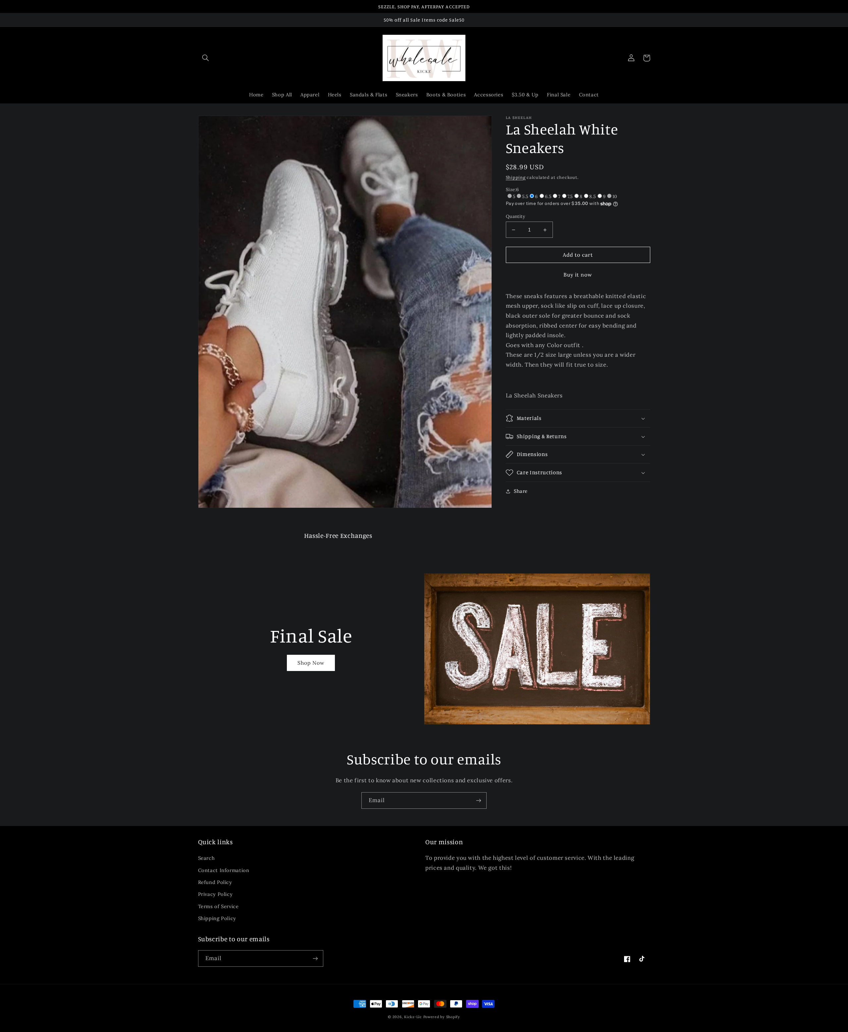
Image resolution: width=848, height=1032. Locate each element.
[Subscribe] (478, 800)
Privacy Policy (215, 894)
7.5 (570, 196)
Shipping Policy (217, 918)
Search (206, 858)
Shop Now (311, 662)
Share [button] (521, 491)
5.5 (525, 196)
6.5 (548, 196)
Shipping (516, 177)
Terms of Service (218, 906)
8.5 (592, 196)
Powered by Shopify (441, 1016)
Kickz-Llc (413, 1016)
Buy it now (578, 274)
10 (614, 196)
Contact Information (223, 870)
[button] (205, 58)
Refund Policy (215, 882)
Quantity (515, 216)
